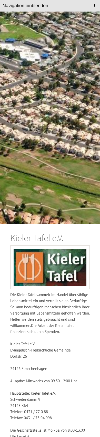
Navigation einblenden (25, 5)
